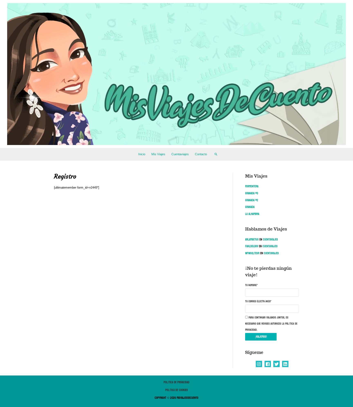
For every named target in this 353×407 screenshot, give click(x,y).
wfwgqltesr (252, 253)
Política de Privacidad (176, 382)
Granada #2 (251, 200)
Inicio (141, 154)
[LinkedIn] (285, 364)
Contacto (201, 154)
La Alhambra (252, 214)
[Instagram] (259, 364)
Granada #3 (251, 193)
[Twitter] (276, 364)
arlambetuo (252, 239)
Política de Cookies (176, 390)
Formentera (251, 186)
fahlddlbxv (251, 246)
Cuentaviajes (180, 154)
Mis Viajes (158, 154)
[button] (216, 154)
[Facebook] (268, 364)
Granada (250, 207)
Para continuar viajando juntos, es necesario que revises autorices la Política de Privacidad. (271, 323)
